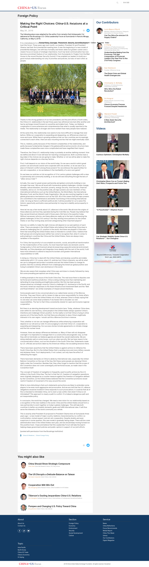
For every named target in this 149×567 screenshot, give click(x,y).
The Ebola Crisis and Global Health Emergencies (115, 74)
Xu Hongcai (108, 98)
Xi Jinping (21, 557)
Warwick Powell (110, 114)
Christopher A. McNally (113, 83)
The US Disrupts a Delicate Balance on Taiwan (51, 474)
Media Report (74, 23)
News (89, 8)
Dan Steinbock (110, 68)
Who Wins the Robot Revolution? (112, 90)
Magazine (100, 43)
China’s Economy (23, 555)
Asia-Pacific (22, 547)
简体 (124, 2)
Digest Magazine (108, 540)
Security (71, 43)
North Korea (22, 550)
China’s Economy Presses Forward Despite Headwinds (115, 105)
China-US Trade (23, 552)
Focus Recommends (74, 27)
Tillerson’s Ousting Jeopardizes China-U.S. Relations (54, 495)
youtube (28, 530)
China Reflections (109, 526)
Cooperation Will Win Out (41, 485)
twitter (24, 530)
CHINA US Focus (32, 8)
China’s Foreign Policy (42, 435)
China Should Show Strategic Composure (49, 464)
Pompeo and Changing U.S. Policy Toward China (52, 506)
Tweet (88, 30)
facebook (19, 530)
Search (117, 3)
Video (107, 43)
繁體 (127, 2)
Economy (53, 43)
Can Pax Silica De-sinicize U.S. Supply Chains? (116, 36)
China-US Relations (28, 435)
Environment (62, 43)
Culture (93, 43)
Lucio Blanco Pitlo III (112, 29)
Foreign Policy (44, 43)
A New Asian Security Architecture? (112, 121)
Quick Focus (89, 13)
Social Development (82, 43)
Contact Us (21, 526)
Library (105, 535)
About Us (21, 523)
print (83, 30)
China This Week (74, 18)
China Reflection (74, 32)
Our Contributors (74, 37)
